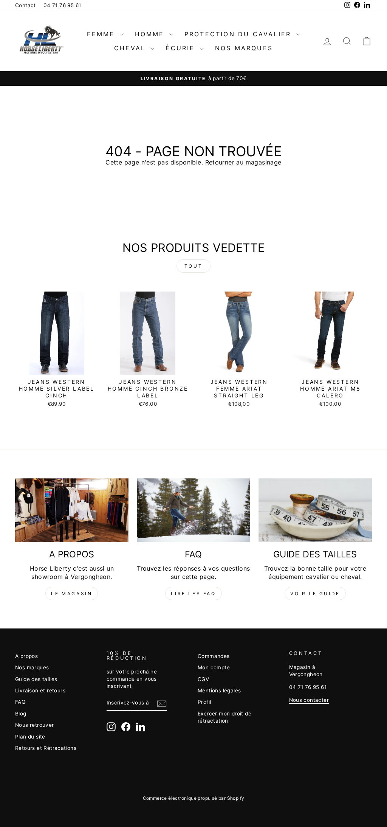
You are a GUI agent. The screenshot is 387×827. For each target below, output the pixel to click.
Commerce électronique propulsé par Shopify (194, 798)
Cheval (131, 48)
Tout (193, 266)
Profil (204, 702)
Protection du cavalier (239, 34)
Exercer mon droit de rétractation (224, 717)
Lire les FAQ (193, 593)
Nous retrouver (34, 725)
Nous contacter (309, 700)
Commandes (214, 656)
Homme (151, 34)
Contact (25, 5)
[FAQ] (193, 510)
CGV (203, 679)
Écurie (182, 48)
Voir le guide (315, 593)
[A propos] (71, 510)
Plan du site (30, 737)
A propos (26, 656)
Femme (102, 34)
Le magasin (71, 593)
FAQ (20, 702)
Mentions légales (219, 690)
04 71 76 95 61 (62, 5)
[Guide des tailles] (315, 510)
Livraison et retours (40, 690)
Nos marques (244, 48)
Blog (20, 714)
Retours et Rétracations (45, 748)
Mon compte (214, 667)
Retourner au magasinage (243, 162)
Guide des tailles (36, 679)
